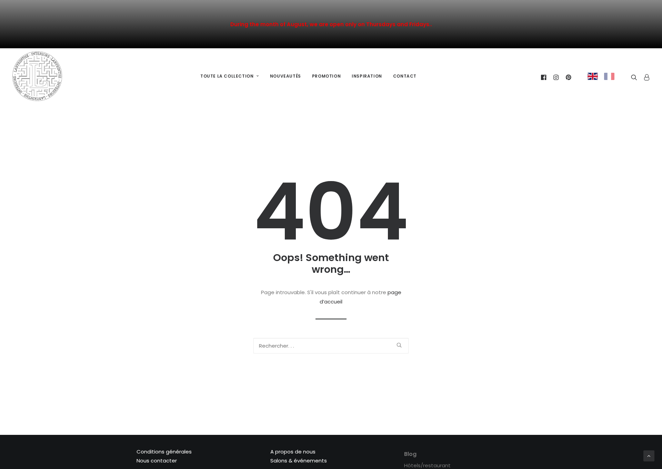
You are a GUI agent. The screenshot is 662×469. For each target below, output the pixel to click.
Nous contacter (157, 460)
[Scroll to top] (648, 455)
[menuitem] (229, 76)
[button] (399, 345)
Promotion (326, 76)
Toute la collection (226, 76)
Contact (405, 76)
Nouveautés (285, 76)
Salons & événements (298, 460)
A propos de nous (292, 451)
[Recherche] (331, 345)
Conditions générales (164, 451)
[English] (592, 76)
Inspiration (367, 76)
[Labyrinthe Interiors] (37, 76)
